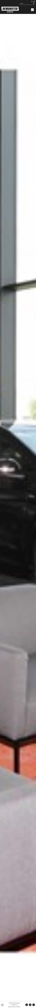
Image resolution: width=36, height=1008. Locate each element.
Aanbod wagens (33, 12)
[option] (18, 511)
